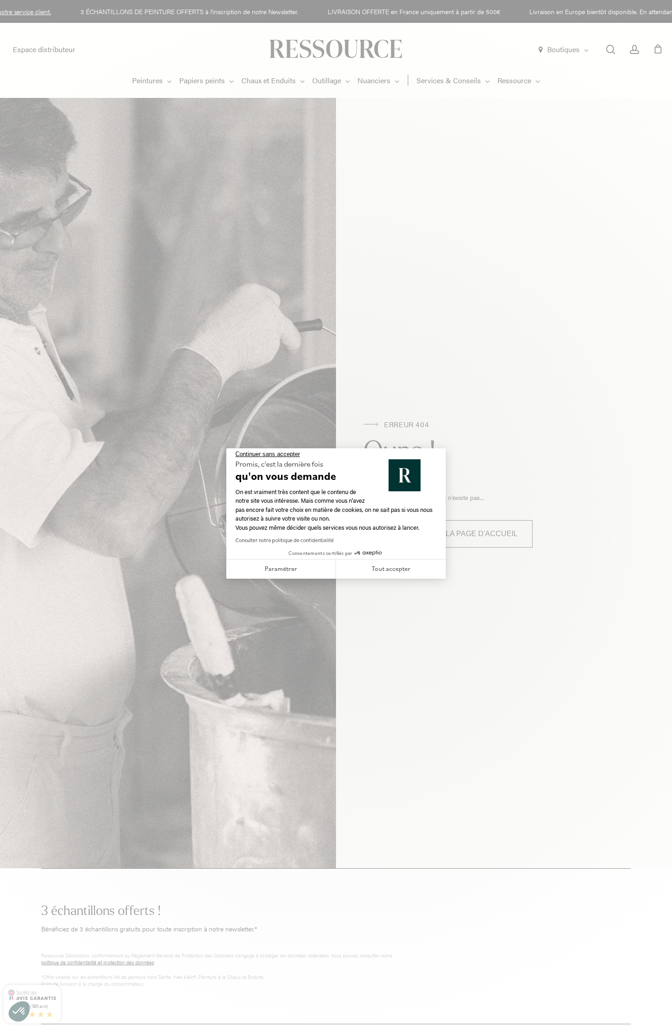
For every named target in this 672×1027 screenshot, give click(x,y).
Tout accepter (391, 569)
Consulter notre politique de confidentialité (284, 540)
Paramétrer (281, 569)
